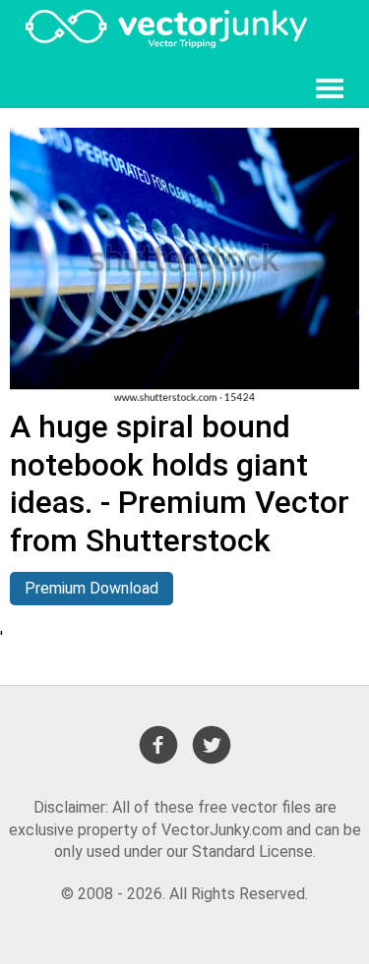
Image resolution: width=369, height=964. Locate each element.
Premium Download (91, 588)
